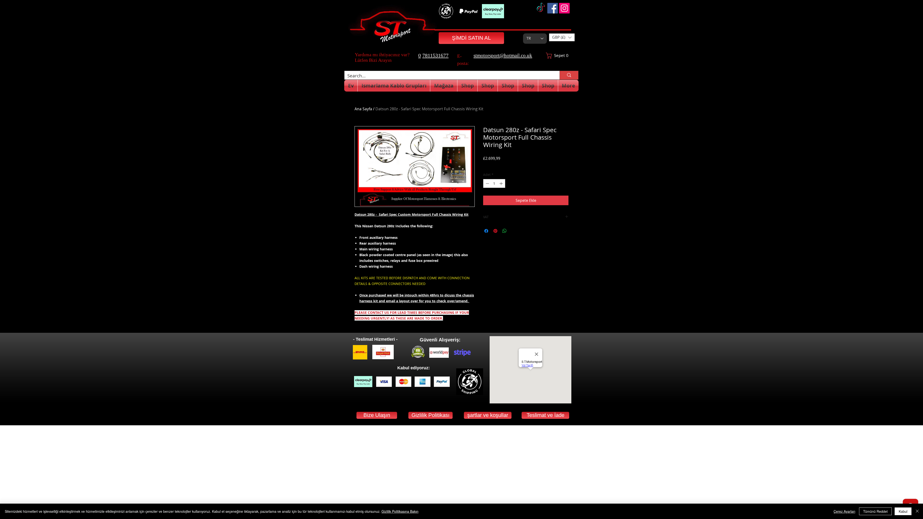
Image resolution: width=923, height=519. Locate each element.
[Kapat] (917, 511)
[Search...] (569, 75)
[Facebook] (552, 8)
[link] (558, 56)
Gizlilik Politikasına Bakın (399, 511)
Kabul (903, 511)
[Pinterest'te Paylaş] (495, 231)
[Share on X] (514, 231)
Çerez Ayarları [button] (844, 511)
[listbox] (562, 37)
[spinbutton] (494, 183)
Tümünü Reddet (875, 511)
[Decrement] (487, 183)
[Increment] (502, 183)
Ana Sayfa (363, 108)
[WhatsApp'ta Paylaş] (504, 231)
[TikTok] (541, 8)
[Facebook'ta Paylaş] (486, 231)
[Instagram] (564, 8)
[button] (562, 37)
